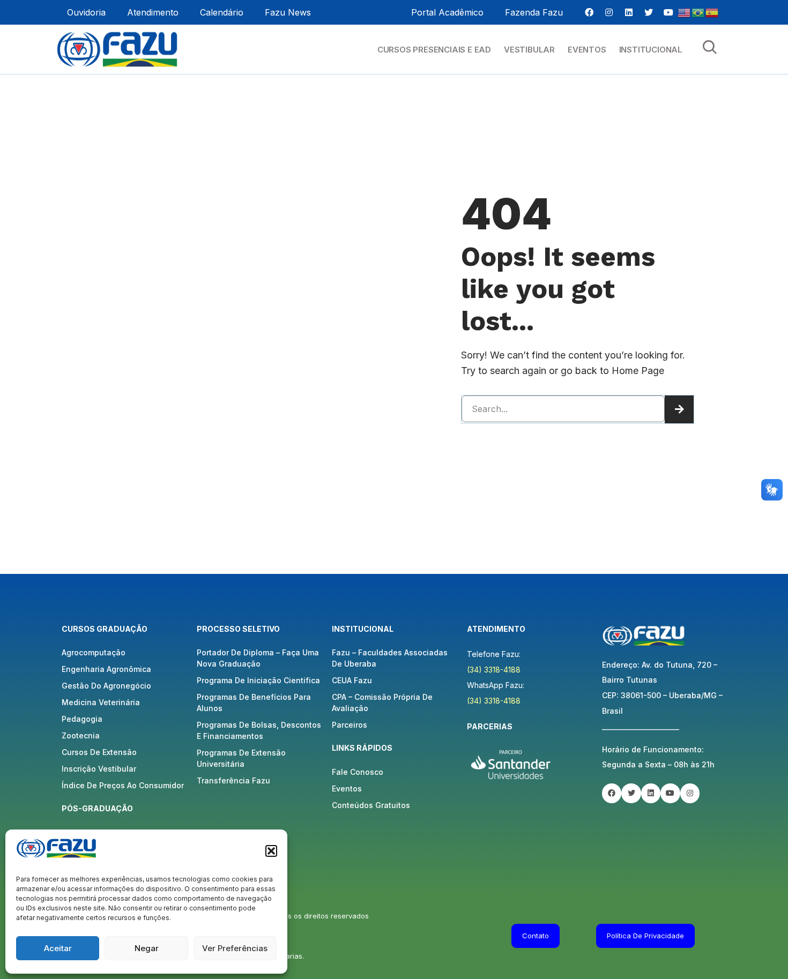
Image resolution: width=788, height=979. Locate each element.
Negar (147, 948)
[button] (271, 851)
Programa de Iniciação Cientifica (258, 680)
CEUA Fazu (352, 680)
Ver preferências (234, 948)
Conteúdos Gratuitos (371, 805)
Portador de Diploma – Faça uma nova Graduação (258, 658)
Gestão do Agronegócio (106, 685)
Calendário (221, 12)
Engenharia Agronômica (106, 669)
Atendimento (153, 12)
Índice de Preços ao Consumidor (123, 785)
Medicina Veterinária (101, 702)
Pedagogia (82, 718)
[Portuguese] (698, 12)
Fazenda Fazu (534, 12)
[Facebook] (589, 12)
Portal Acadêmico (447, 12)
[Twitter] (648, 12)
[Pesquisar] (679, 409)
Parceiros (349, 724)
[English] (685, 12)
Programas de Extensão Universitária (241, 758)
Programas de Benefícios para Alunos (254, 702)
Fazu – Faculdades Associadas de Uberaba (390, 658)
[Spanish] (712, 12)
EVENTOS (587, 49)
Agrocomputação (93, 652)
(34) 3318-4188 (494, 669)
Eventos (347, 788)
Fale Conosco (357, 771)
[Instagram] (609, 12)
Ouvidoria (86, 12)
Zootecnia (81, 735)
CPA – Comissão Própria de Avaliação (382, 702)
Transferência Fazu (233, 780)
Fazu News (288, 12)
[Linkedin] (628, 12)
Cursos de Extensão (99, 752)
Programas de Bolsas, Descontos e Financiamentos (259, 730)
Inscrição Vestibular (99, 768)
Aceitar (58, 948)
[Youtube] (668, 12)
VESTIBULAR (529, 49)
